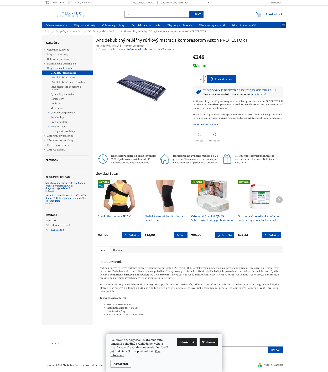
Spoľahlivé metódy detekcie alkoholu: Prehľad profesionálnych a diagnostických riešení (65, 185)
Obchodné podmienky (174, 2)
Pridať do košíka (223, 78)
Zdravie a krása (56, 149)
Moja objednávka (143, 2)
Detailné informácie (204, 124)
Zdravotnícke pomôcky (60, 140)
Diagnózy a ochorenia (59, 68)
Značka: (166, 49)
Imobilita (56, 103)
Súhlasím (208, 342)
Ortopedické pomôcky (63, 112)
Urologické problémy (63, 131)
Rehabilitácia (58, 126)
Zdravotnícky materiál (60, 135)
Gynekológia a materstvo (65, 94)
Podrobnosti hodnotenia (141, 49)
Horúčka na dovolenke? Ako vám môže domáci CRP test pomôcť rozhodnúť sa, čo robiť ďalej (66, 198)
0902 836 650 (57, 230)
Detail (181, 235)
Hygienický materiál (59, 145)
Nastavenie (120, 364)
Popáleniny (57, 117)
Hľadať (196, 14)
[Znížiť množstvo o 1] (205, 81)
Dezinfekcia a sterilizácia (61, 63)
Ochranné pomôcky (58, 59)
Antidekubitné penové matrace (69, 82)
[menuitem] (56, 25)
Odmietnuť (186, 342)
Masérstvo (57, 108)
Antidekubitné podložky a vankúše (66, 88)
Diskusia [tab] (118, 250)
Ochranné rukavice (58, 49)
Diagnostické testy (57, 54)
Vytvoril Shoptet (273, 364)
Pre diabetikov (59, 122)
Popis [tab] (103, 250)
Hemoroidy (57, 98)
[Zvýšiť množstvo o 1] (205, 77)
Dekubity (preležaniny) (64, 72)
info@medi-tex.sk (61, 225)
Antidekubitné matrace (64, 77)
